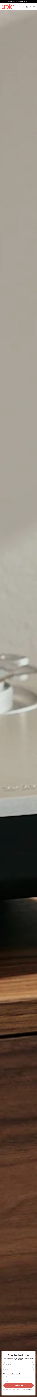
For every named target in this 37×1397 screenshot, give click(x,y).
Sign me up (18, 1385)
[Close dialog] (33, 1353)
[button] (30, 7)
